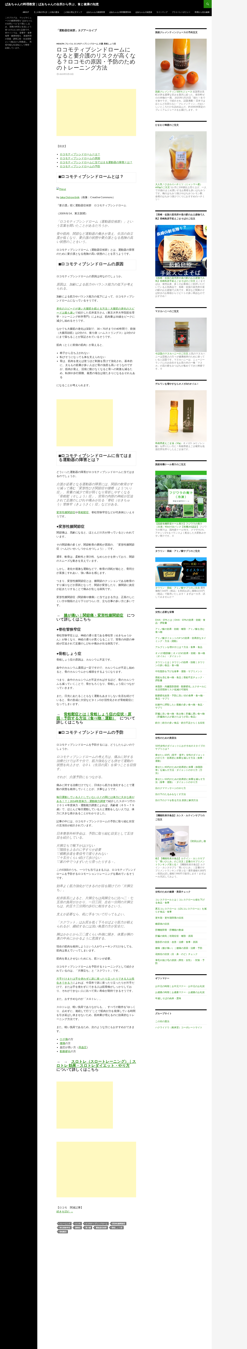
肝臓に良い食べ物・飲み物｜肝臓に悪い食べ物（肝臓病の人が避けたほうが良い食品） (180, 715)
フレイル (69, 43)
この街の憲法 (162, 1021)
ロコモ (78, 1223)
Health (60, 43)
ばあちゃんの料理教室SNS (120, 12)
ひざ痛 (64, 1039)
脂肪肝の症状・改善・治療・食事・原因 (176, 941)
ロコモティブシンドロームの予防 (80, 166)
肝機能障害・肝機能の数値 (169, 929)
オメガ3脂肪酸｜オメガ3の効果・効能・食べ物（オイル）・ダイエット (180, 655)
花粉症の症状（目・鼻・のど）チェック (176, 954)
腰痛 (62, 1043)
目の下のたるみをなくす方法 (170, 794)
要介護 (88, 1227)
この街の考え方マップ (73, 12)
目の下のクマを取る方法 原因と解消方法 (176, 800)
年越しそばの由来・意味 (168, 998)
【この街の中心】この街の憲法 (46, 12)
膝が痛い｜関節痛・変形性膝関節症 (93, 615)
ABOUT (26, 12)
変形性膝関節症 (65, 512)
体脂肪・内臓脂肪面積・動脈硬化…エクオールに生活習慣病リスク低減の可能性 (180, 688)
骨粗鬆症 (83, 512)
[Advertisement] (96, 112)
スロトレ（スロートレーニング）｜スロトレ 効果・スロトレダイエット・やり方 (96, 1063)
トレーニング (64, 1223)
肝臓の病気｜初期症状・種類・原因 (174, 935)
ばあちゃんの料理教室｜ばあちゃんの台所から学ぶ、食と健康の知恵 (52, 4)
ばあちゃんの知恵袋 (143, 12)
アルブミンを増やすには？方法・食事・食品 (178, 647)
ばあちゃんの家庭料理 (95, 12)
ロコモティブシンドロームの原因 (80, 158)
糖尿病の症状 (162, 923)
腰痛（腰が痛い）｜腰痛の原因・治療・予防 (178, 948)
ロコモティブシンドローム (86, 43)
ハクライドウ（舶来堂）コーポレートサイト (178, 1027)
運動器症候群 (101, 1227)
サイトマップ (162, 12)
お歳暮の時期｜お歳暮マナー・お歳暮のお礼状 (180, 992)
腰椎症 (78, 1227)
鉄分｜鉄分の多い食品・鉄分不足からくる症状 (180, 722)
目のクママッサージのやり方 (170, 788)
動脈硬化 (65, 1051)
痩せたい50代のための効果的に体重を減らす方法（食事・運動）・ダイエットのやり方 (180, 780)
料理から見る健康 (202, 12)
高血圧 (83, 1047)
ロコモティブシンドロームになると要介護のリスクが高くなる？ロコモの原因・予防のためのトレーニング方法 (96, 58)
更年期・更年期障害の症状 (169, 917)
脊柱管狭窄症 (64, 1227)
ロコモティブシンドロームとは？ (80, 154)
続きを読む (64, 1211)
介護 (101, 43)
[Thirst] (61, 188)
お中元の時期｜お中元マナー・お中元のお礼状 (180, 986)
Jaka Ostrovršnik (69, 197)
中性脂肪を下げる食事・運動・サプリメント (178, 671)
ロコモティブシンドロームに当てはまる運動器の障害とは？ (96, 162)
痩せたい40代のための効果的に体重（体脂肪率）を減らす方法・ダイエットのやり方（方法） (179, 769)
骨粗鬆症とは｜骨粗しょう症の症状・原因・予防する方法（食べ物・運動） (93, 716)
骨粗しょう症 (110, 43)
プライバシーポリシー (181, 12)
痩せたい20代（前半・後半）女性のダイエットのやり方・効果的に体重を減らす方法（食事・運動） (180, 757)
